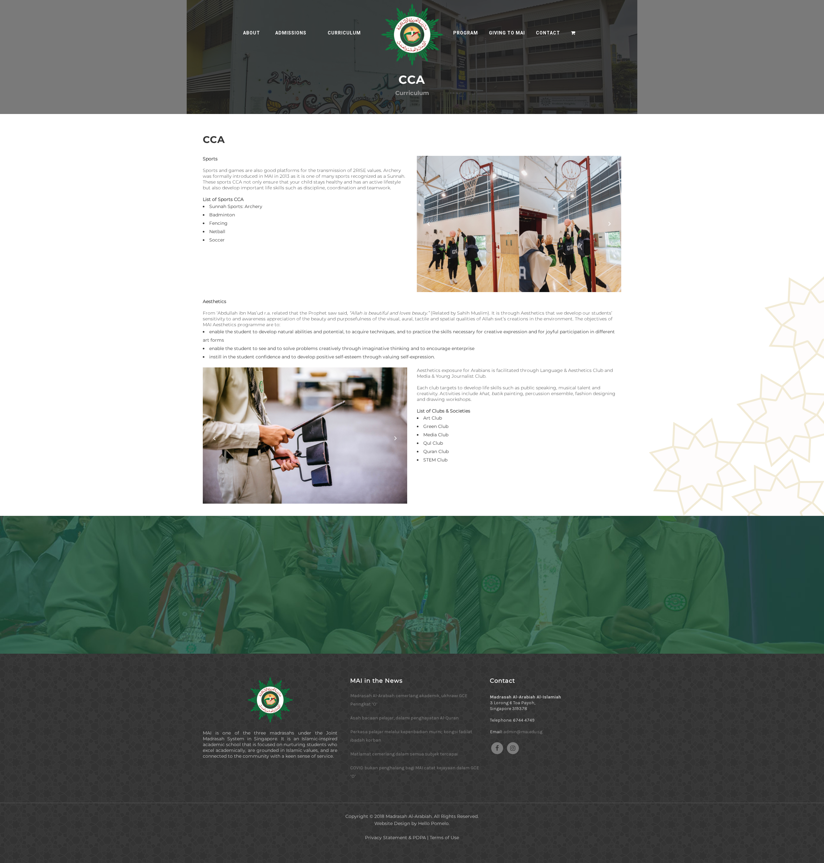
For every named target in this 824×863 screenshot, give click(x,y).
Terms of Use (444, 837)
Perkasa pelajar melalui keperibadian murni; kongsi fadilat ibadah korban (411, 736)
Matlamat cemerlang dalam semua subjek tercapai (404, 754)
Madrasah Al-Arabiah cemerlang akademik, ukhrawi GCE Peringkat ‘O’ (408, 700)
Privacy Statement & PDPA (395, 837)
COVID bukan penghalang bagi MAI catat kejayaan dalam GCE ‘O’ (414, 772)
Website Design (392, 823)
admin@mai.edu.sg (522, 732)
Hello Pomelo (433, 823)
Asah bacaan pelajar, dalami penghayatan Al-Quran (404, 718)
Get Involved (412, 610)
